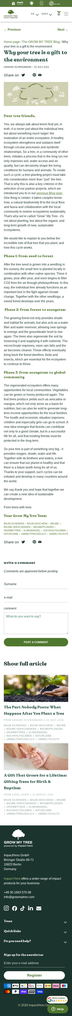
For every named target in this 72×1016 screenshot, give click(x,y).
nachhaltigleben (54, 530)
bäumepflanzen (43, 527)
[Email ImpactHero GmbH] (38, 908)
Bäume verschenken (17, 527)
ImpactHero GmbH (41, 1005)
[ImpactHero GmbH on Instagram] (6, 908)
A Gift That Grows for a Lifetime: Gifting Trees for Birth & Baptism (35, 782)
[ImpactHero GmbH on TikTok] (22, 908)
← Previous (12, 29)
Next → (63, 29)
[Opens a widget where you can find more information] (57, 1009)
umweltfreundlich (33, 534)
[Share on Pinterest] (34, 75)
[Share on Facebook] (28, 75)
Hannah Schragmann (27, 720)
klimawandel (32, 530)
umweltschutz (58, 534)
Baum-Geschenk (37, 523)
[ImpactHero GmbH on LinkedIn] (30, 908)
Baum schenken (14, 523)
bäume (54, 523)
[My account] (67, 14)
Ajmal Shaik (20, 794)
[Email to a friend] (40, 75)
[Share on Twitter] (23, 75)
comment (10, 608)
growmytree (12, 530)
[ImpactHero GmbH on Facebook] (14, 908)
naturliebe (11, 534)
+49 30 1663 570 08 (17, 892)
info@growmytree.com (19, 897)
